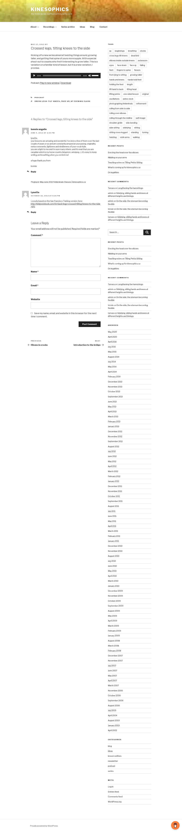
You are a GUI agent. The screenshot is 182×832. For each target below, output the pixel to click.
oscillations (114, 99)
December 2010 (115, 546)
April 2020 (112, 337)
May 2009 (112, 616)
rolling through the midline (120, 118)
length (130, 84)
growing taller (136, 75)
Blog (92, 27)
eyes (111, 65)
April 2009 (112, 621)
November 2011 (115, 491)
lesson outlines (115, 756)
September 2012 (115, 441)
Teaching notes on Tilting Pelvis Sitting (125, 162)
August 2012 (113, 446)
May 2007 (112, 676)
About (34, 27)
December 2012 (115, 431)
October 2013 (114, 391)
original (145, 94)
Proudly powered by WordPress (44, 826)
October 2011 (114, 496)
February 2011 (114, 536)
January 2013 (113, 426)
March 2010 (113, 581)
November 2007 (115, 660)
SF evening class (80, 101)
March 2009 (113, 626)
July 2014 (112, 362)
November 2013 (115, 386)
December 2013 (115, 382)
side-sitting (114, 127)
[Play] (34, 75)
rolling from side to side (119, 108)
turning (145, 132)
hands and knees (116, 79)
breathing (132, 51)
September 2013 (115, 396)
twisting (113, 137)
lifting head (132, 89)
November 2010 (115, 551)
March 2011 (113, 531)
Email (34, 285)
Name (35, 271)
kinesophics (50, 9)
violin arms (125, 137)
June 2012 (112, 456)
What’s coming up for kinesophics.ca (124, 167)
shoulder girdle (115, 123)
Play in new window (49, 83)
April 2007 (112, 680)
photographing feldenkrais (121, 103)
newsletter (113, 761)
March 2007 (113, 685)
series (111, 771)
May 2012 (112, 461)
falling (142, 65)
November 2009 (115, 596)
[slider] (95, 75)
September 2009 (115, 606)
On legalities (113, 172)
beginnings (120, 51)
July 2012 (112, 451)
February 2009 (114, 631)
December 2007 (115, 656)
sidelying (127, 127)
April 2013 (112, 411)
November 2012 (115, 436)
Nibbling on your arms (117, 157)
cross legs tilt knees (47, 101)
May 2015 (112, 352)
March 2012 (113, 471)
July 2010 (112, 561)
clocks (143, 51)
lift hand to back (116, 89)
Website (35, 299)
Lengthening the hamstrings (130, 188)
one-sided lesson (131, 94)
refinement (141, 103)
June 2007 (112, 670)
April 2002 (112, 730)
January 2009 (114, 636)
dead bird (135, 55)
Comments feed (115, 796)
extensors (142, 60)
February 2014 (114, 376)
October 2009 (114, 601)
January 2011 (113, 541)
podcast (40, 97)
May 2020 (112, 332)
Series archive (68, 27)
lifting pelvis (114, 94)
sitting (137, 127)
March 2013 (113, 416)
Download (66, 83)
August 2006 (114, 705)
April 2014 (112, 372)
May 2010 (112, 571)
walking (136, 137)
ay (110, 51)
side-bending (131, 123)
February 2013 (114, 421)
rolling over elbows (117, 113)
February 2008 (114, 651)
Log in (110, 786)
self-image (140, 118)
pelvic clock (128, 99)
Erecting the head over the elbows (123, 152)
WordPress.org (115, 802)
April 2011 (112, 526)
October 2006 (114, 695)
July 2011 (111, 511)
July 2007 (112, 666)
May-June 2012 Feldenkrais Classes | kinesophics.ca (63, 182)
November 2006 (115, 690)
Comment (37, 235)
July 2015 (112, 347)
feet (111, 70)
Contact (103, 27)
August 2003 (114, 720)
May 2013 (112, 406)
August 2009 (114, 611)
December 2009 (115, 591)
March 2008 (113, 646)
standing (135, 132)
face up (65, 101)
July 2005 (112, 710)
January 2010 (113, 586)
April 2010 (112, 576)
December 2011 (115, 486)
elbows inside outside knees (122, 60)
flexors (137, 70)
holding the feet (116, 84)
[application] (66, 75)
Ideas (82, 27)
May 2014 (112, 366)
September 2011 (115, 501)
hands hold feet (134, 79)
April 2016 (112, 342)
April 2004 (112, 715)
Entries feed (113, 792)
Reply (33, 172)
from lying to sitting (118, 75)
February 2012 (114, 476)
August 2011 (113, 506)
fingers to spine (124, 70)
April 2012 (112, 466)
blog (110, 746)
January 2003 (114, 725)
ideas (110, 751)
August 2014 (113, 357)
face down (121, 65)
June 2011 (112, 516)
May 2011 (112, 521)
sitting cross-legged (118, 132)
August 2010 (113, 556)
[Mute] (89, 75)
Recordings (48, 27)
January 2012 (113, 481)
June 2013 (112, 401)
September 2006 (115, 700)
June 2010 (112, 566)
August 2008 (114, 641)
